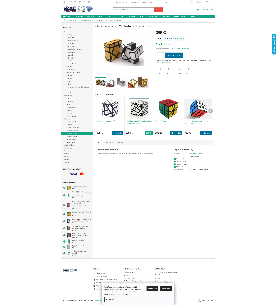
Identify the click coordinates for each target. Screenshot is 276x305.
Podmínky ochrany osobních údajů (135, 281)
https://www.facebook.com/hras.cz (107, 279)
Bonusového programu (176, 38)
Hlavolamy (67, 119)
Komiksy (67, 160)
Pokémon (70, 102)
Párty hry (69, 67)
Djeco (66, 157)
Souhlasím (166, 288)
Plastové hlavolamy (73, 128)
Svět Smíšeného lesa (73, 93)
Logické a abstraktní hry (74, 49)
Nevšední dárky (69, 145)
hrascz (98, 283)
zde (126, 294)
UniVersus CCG (71, 116)
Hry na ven (70, 78)
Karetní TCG (68, 96)
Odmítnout (152, 288)
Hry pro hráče (71, 46)
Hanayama (70, 125)
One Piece (70, 113)
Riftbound (70, 110)
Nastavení (110, 300)
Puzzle (66, 154)
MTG (68, 104)
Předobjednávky (72, 35)
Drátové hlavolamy (73, 136)
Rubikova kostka (72, 133)
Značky (66, 162)
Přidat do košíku (175, 55)
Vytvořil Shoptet (207, 300)
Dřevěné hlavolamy (73, 131)
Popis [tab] (99, 142)
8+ (190, 159)
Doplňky (69, 75)
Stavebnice (68, 148)
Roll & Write (70, 58)
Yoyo (66, 151)
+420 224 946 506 (101, 276)
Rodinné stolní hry (72, 41)
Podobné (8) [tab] (109, 142)
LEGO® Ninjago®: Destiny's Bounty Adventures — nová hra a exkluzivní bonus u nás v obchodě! (166, 275)
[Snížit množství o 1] (164, 56)
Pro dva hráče (71, 52)
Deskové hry (68, 32)
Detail (148, 133)
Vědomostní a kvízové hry (75, 72)
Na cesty (69, 81)
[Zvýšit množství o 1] (164, 54)
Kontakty (134, 2)
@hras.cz (99, 289)
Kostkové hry (71, 55)
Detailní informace (162, 63)
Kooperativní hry (72, 64)
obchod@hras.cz (101, 273)
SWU (68, 99)
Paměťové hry (71, 61)
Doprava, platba (121, 2)
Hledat (158, 10)
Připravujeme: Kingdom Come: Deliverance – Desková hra (165, 283)
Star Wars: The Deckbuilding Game (78, 87)
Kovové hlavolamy (72, 122)
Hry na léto (70, 90)
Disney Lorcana (71, 107)
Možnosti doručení (183, 49)
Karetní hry (70, 38)
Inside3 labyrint (71, 142)
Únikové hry (70, 70)
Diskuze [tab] (120, 142)
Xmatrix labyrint (72, 139)
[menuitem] (67, 16)
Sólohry (69, 84)
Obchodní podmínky (149, 2)
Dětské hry (70, 43)
